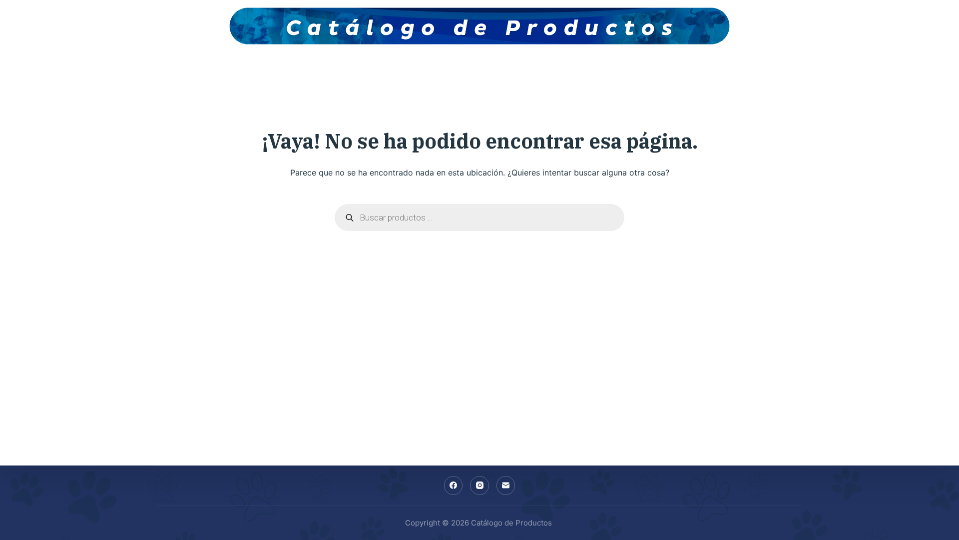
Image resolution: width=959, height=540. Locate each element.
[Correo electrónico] (505, 485)
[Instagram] (479, 485)
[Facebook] (453, 485)
